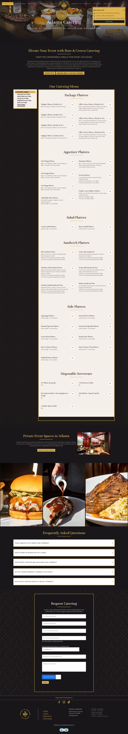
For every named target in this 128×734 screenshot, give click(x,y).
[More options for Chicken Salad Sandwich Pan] (72, 286)
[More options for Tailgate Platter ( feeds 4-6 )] (72, 105)
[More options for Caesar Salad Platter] (72, 227)
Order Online (76, 3)
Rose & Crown (25, 714)
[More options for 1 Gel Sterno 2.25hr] (110, 383)
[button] (53, 3)
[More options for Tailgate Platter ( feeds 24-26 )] (72, 136)
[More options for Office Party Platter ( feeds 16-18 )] (110, 119)
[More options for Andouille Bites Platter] (72, 198)
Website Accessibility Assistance (64, 725)
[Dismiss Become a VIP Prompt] (124, 10)
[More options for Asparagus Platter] (72, 316)
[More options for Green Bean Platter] (72, 337)
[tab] (25, 92)
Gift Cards (97, 3)
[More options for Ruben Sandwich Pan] (110, 284)
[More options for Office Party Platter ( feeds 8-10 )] (110, 105)
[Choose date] (84, 649)
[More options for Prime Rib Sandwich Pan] (110, 268)
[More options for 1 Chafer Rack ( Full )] (72, 406)
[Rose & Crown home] (64, 5)
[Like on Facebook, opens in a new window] (59, 702)
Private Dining (20, 3)
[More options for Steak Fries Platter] (110, 337)
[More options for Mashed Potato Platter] (72, 358)
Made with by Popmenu (37, 698)
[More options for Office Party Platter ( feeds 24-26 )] (110, 133)
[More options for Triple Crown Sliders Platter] (110, 191)
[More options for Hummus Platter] (110, 161)
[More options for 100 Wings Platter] (72, 161)
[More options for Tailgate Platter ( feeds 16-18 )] (72, 126)
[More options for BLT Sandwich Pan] (72, 252)
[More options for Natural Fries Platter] (110, 316)
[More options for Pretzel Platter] (110, 176)
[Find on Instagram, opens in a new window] (64, 702)
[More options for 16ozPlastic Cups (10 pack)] (110, 394)
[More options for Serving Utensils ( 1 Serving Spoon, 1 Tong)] (72, 394)
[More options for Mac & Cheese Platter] (72, 347)
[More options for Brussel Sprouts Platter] (72, 327)
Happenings (32, 3)
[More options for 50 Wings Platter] (72, 186)
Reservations (8, 3)
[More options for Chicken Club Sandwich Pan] (72, 268)
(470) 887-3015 (73, 715)
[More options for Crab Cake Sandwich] (110, 252)
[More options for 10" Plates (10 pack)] (72, 383)
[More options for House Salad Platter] (110, 227)
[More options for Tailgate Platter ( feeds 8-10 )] (72, 115)
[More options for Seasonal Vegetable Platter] (110, 327)
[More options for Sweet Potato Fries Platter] (110, 347)
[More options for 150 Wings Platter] (72, 174)
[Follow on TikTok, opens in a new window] (69, 702)
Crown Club (43, 3)
